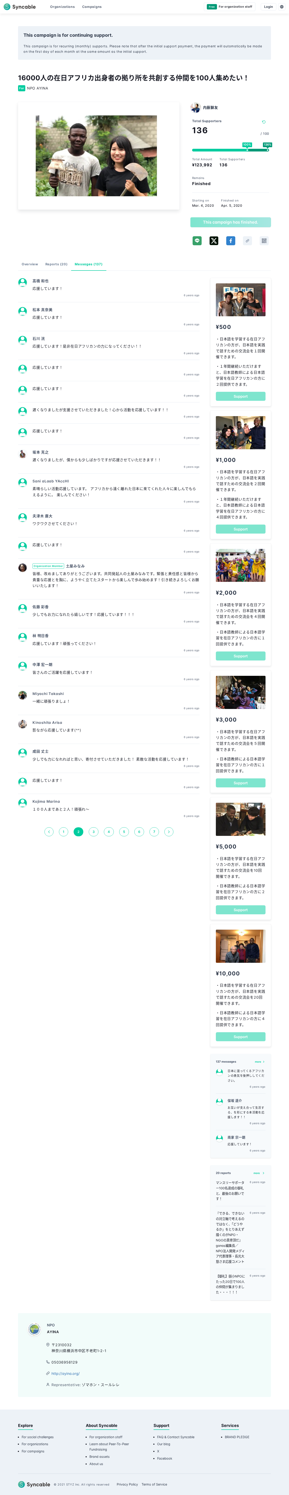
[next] (168, 831)
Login (268, 7)
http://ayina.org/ (65, 1373)
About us (96, 1464)
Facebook (164, 1458)
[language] (281, 6)
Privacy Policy (127, 1484)
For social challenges (38, 1437)
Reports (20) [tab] (56, 264)
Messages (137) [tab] (89, 264)
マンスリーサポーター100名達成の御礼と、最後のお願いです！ (230, 1191)
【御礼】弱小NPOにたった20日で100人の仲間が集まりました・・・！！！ (230, 1284)
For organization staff (105, 1437)
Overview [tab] (30, 264)
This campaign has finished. (230, 222)
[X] (214, 240)
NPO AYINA (37, 88)
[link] (247, 240)
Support (241, 396)
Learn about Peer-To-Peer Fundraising (109, 1446)
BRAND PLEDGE (237, 1437)
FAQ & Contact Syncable (175, 1437)
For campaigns (33, 1451)
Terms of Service (154, 1484)
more (258, 1061)
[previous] (49, 831)
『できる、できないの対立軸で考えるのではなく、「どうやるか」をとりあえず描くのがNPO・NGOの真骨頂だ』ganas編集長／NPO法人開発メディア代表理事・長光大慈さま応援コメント (230, 1237)
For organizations (35, 1444)
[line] (197, 240)
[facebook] (230, 240)
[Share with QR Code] (264, 240)
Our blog (163, 1444)
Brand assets (99, 1456)
